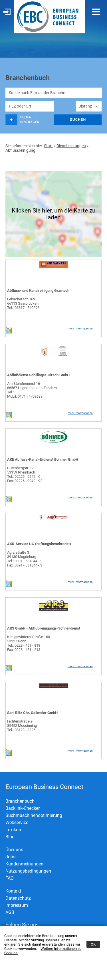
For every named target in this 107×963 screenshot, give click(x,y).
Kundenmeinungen (24, 864)
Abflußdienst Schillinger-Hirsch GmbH (38, 375)
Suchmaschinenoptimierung (33, 815)
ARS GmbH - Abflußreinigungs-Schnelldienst (43, 628)
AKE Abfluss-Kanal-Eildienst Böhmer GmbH (42, 459)
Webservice (16, 822)
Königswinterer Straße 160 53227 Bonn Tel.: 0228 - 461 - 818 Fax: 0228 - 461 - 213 (28, 643)
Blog (10, 836)
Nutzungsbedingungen (28, 871)
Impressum (16, 905)
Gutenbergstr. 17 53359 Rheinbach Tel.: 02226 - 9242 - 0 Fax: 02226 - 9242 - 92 (24, 474)
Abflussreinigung (20, 150)
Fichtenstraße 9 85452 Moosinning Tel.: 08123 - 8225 (22, 725)
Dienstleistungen (71, 145)
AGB (9, 912)
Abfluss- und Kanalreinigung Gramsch (38, 290)
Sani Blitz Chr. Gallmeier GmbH (32, 713)
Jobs (10, 856)
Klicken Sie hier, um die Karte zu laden (54, 214)
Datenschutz (18, 898)
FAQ (9, 878)
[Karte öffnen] (8, 332)
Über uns (14, 849)
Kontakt (13, 891)
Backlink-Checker (22, 808)
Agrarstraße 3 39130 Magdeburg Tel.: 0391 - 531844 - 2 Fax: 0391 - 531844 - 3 (24, 558)
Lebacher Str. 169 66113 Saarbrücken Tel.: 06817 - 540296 (23, 303)
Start (48, 145)
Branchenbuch (20, 801)
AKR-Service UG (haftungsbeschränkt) (39, 544)
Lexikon (13, 829)
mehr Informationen (80, 328)
